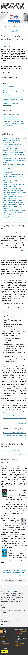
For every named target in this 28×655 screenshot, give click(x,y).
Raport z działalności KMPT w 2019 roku (14, 433)
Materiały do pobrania (9, 88)
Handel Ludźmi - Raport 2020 (11, 415)
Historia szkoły (18, 591)
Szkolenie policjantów (6, 595)
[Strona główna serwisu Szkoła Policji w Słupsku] (2, 13)
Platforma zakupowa (6, 621)
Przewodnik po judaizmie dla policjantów (14, 210)
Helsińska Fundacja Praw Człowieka (13, 119)
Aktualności (4, 587)
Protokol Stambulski (8, 194)
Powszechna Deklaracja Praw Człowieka (14, 192)
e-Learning (18, 601)
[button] (25, 12)
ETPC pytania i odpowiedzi (10, 148)
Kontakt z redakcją (4, 639)
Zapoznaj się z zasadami (19, 643)
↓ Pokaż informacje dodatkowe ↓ (14, 580)
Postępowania (4, 619)
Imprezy (8, 603)
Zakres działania (5, 593)
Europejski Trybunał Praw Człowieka (13, 450)
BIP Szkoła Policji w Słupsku (22, 632)
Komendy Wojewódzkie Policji (15, 610)
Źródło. (6, 412)
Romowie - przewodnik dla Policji (12, 212)
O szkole (11, 26)
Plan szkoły (4, 610)
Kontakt (3, 607)
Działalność (17, 26)
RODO (2, 624)
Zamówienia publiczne (6, 617)
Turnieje (3, 603)
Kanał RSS (1, 631)
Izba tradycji (13, 593)
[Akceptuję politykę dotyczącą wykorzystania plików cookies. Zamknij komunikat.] (26, 1)
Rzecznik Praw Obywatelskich (11, 114)
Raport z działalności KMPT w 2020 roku (14, 435)
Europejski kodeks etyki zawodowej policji (14, 158)
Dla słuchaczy (4, 605)
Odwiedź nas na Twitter (4, 631)
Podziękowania (19, 597)
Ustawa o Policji (7, 214)
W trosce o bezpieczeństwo (7, 597)
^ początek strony (22, 128)
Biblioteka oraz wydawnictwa (8, 601)
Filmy (13, 603)
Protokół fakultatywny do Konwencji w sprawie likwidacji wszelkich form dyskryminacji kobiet (13, 206)
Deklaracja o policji (8, 142)
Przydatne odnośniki (8, 86)
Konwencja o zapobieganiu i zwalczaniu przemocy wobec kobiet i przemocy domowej (14, 176)
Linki (25, 610)
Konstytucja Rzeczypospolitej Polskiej (13, 164)
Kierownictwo (4, 591)
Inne (17, 603)
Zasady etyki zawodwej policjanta (12, 217)
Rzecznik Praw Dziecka (9, 117)
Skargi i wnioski (16, 595)
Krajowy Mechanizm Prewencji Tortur (13, 97)
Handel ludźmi (7, 95)
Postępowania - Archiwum (15, 619)
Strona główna (4, 26)
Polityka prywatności (18, 645)
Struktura (11, 591)
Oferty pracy (4, 615)
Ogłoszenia (3, 613)
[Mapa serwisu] (4, 13)
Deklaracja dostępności (5, 643)
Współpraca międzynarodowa (8, 599)
